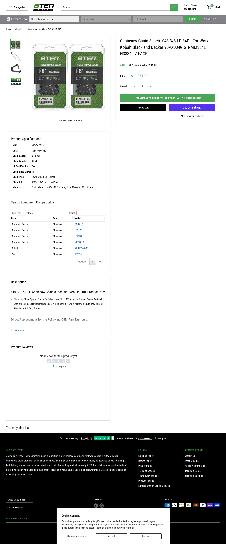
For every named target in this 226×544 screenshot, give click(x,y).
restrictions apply (192, 97)
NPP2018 (79, 242)
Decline (146, 536)
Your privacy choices (148, 475)
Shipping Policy (146, 455)
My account (190, 8)
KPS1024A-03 (81, 248)
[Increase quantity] (150, 86)
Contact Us (189, 455)
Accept (111, 536)
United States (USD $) (17, 500)
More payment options (192, 115)
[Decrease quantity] (134, 86)
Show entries (22, 213)
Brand (14, 218)
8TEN (122, 64)
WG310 (78, 254)
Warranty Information (195, 465)
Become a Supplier (193, 475)
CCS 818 (79, 224)
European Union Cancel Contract (154, 485)
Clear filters (211, 18)
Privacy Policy (127, 527)
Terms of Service (146, 470)
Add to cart (143, 107)
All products (19, 29)
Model (77, 218)
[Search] (174, 7)
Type (55, 218)
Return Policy (145, 460)
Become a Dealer (192, 470)
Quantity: (124, 86)
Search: (72, 213)
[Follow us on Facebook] (96, 505)
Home (8, 29)
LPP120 (78, 236)
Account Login (191, 460)
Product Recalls (146, 480)
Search (192, 18)
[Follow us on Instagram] (101, 505)
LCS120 (78, 230)
